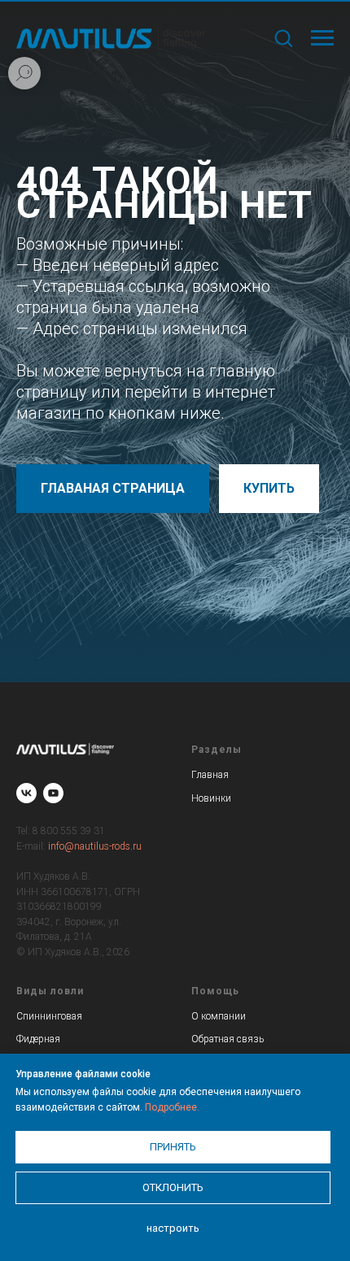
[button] (283, 37)
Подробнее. (172, 1107)
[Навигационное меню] (322, 38)
